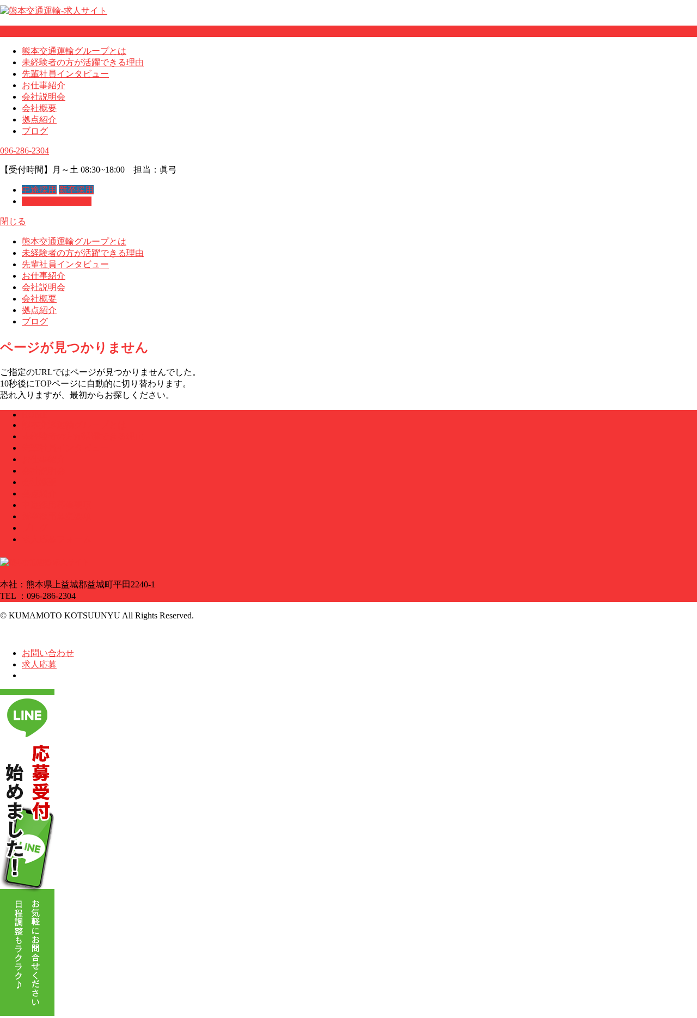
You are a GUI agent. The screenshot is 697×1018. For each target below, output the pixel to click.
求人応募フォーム (56, 201)
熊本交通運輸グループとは (74, 51)
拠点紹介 (39, 119)
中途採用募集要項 (56, 505)
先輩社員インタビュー (65, 73)
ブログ (35, 131)
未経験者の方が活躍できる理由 (83, 62)
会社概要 (39, 108)
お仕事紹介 (43, 85)
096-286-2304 (24, 150)
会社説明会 (43, 96)
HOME (35, 414)
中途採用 (39, 189)
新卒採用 (76, 189)
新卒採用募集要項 (56, 516)
